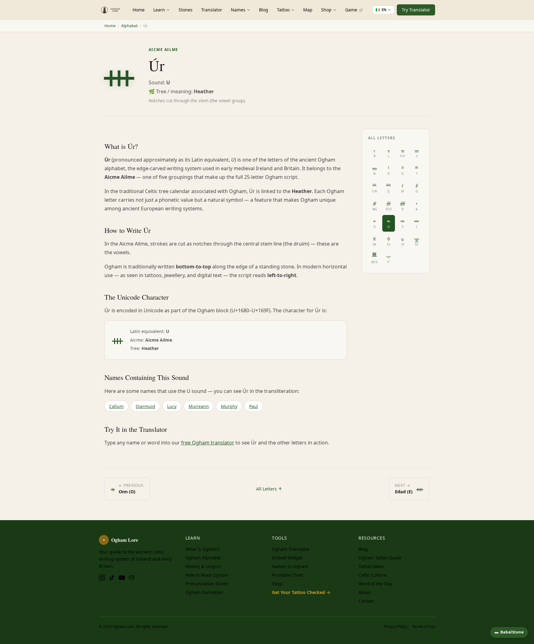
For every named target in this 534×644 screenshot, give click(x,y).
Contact (366, 601)
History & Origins (203, 566)
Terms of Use (423, 626)
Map (307, 10)
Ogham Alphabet (203, 558)
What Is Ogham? (202, 549)
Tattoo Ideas (371, 566)
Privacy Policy (395, 626)
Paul (253, 406)
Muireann (199, 406)
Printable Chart (287, 575)
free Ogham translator (207, 442)
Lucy (171, 406)
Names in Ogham (290, 566)
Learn (159, 10)
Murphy (229, 406)
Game (351, 10)
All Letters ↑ (269, 489)
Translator (211, 10)
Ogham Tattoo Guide (379, 558)
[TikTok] (112, 578)
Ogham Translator (291, 549)
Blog (263, 10)
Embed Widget (287, 558)
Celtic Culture (372, 575)
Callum (116, 406)
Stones (186, 10)
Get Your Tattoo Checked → (301, 592)
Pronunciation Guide (206, 584)
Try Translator (416, 10)
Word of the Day (375, 584)
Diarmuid (145, 406)
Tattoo (283, 10)
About (364, 592)
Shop (326, 10)
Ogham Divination (204, 592)
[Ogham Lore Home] (111, 10)
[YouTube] (122, 578)
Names (238, 10)
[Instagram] (102, 578)
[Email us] (132, 578)
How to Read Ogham (206, 575)
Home (139, 10)
